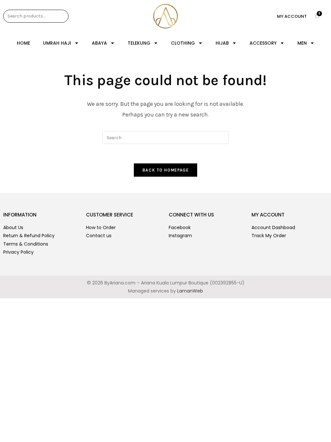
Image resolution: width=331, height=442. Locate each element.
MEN (302, 43)
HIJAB (222, 43)
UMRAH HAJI (57, 43)
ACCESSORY (263, 43)
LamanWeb (190, 291)
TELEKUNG (139, 43)
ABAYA (99, 43)
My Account (292, 16)
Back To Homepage (165, 170)
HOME (23, 43)
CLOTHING (183, 43)
